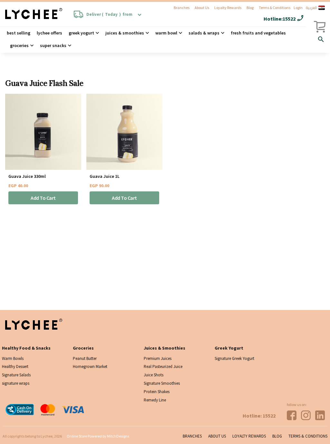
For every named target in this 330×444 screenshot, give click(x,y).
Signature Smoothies (162, 383)
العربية (311, 8)
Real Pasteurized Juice (163, 366)
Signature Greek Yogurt (234, 358)
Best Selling (18, 33)
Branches (181, 7)
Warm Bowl (166, 33)
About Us (202, 7)
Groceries (19, 45)
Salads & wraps (204, 33)
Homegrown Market (90, 366)
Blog (250, 7)
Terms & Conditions (274, 7)
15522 (289, 18)
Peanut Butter (85, 358)
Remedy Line (155, 400)
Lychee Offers (49, 33)
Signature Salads (16, 375)
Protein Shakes (157, 391)
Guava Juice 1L (105, 176)
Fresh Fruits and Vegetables (258, 33)
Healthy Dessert (15, 366)
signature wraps (15, 383)
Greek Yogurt (81, 33)
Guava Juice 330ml (27, 176)
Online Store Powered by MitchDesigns (98, 436)
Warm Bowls (13, 358)
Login (298, 7)
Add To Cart (43, 198)
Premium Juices (157, 358)
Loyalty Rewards (227, 7)
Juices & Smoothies (124, 33)
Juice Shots (153, 375)
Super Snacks (53, 45)
